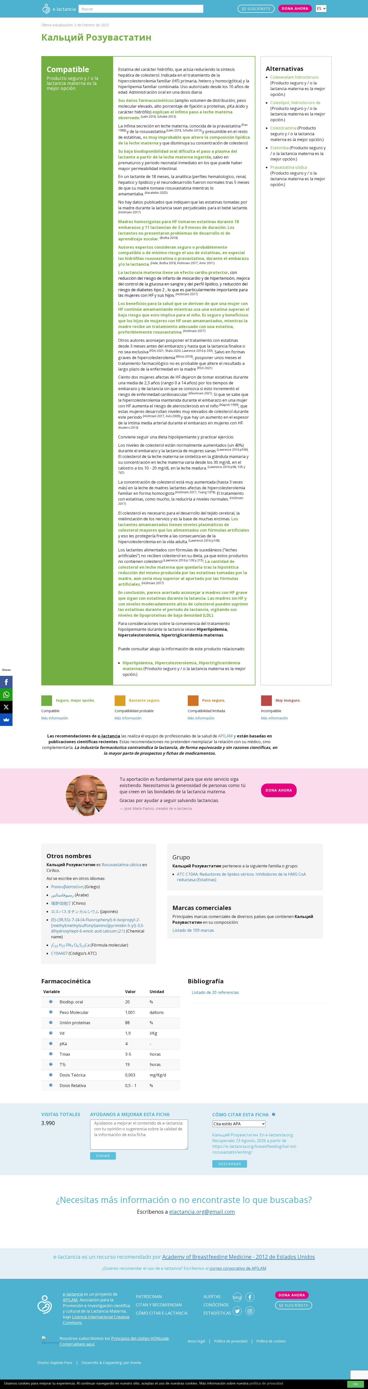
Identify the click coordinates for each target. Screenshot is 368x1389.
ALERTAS (212, 1296)
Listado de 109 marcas (193, 930)
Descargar (229, 1163)
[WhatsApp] (6, 694)
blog (237, 1297)
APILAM (225, 736)
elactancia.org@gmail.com (202, 1211)
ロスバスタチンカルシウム (75, 911)
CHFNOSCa (70, 945)
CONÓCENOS (216, 1305)
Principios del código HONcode (140, 1338)
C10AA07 (59, 953)
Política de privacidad (230, 1341)
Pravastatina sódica (288, 167)
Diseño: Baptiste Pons (55, 1362)
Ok (355, 1384)
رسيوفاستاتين (62, 895)
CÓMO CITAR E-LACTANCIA (162, 1313)
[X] (6, 707)
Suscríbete (258, 8)
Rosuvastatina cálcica (121, 864)
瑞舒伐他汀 (61, 903)
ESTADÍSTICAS (217, 1313)
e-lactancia (73, 1294)
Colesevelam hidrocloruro (294, 77)
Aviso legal (196, 1341)
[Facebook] (6, 682)
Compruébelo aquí (77, 1344)
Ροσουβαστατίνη (67, 886)
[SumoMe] (6, 719)
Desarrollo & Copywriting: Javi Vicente (111, 1362)
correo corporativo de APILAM (238, 1268)
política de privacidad (266, 1383)
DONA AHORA (279, 790)
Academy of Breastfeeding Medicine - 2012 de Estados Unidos (238, 1256)
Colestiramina (283, 128)
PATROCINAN (149, 1296)
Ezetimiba (279, 147)
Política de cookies (271, 1341)
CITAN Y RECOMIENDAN (159, 1305)
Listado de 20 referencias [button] (215, 992)
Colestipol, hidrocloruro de (295, 102)
